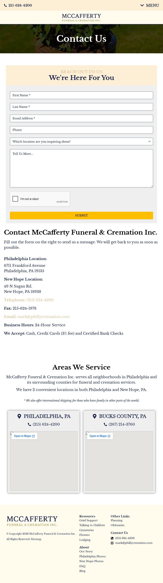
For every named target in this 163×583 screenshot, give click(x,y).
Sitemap (36, 539)
